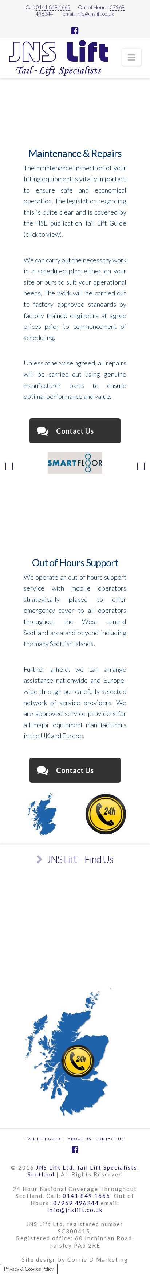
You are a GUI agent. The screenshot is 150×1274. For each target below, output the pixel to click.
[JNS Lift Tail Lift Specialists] (58, 58)
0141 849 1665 (53, 7)
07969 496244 (76, 1203)
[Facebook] (75, 30)
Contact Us (110, 1139)
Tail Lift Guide (44, 1139)
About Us (79, 1139)
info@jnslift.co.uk (95, 14)
